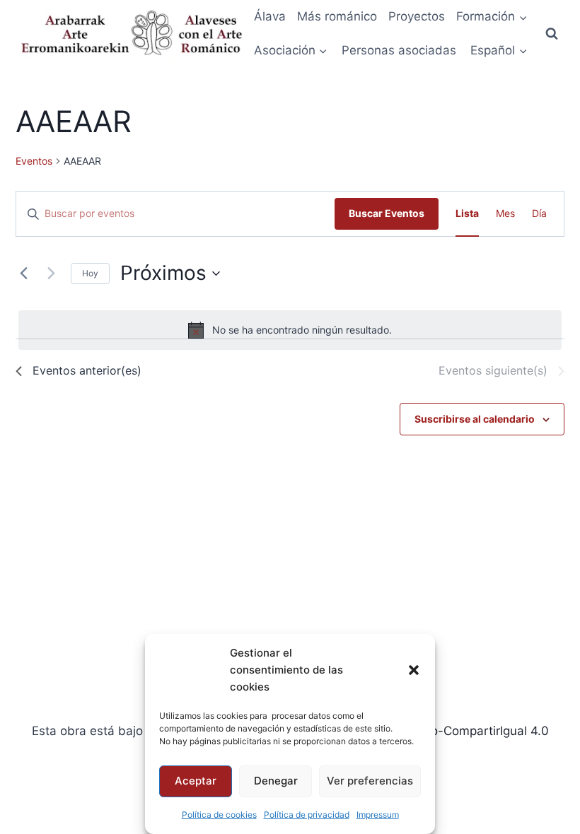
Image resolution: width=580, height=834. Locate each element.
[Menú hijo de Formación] (492, 17)
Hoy (90, 273)
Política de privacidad (306, 814)
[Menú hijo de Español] (499, 51)
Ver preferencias (370, 780)
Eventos (34, 161)
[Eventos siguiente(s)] (51, 273)
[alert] (290, 330)
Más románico (337, 16)
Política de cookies (219, 814)
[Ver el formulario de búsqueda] (551, 34)
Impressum (377, 814)
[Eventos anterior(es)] (24, 273)
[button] (414, 670)
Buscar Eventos (386, 213)
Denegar (276, 780)
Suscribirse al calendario (474, 419)
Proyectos (416, 16)
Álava (270, 16)
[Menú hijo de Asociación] (290, 51)
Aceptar (195, 780)
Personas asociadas (399, 50)
